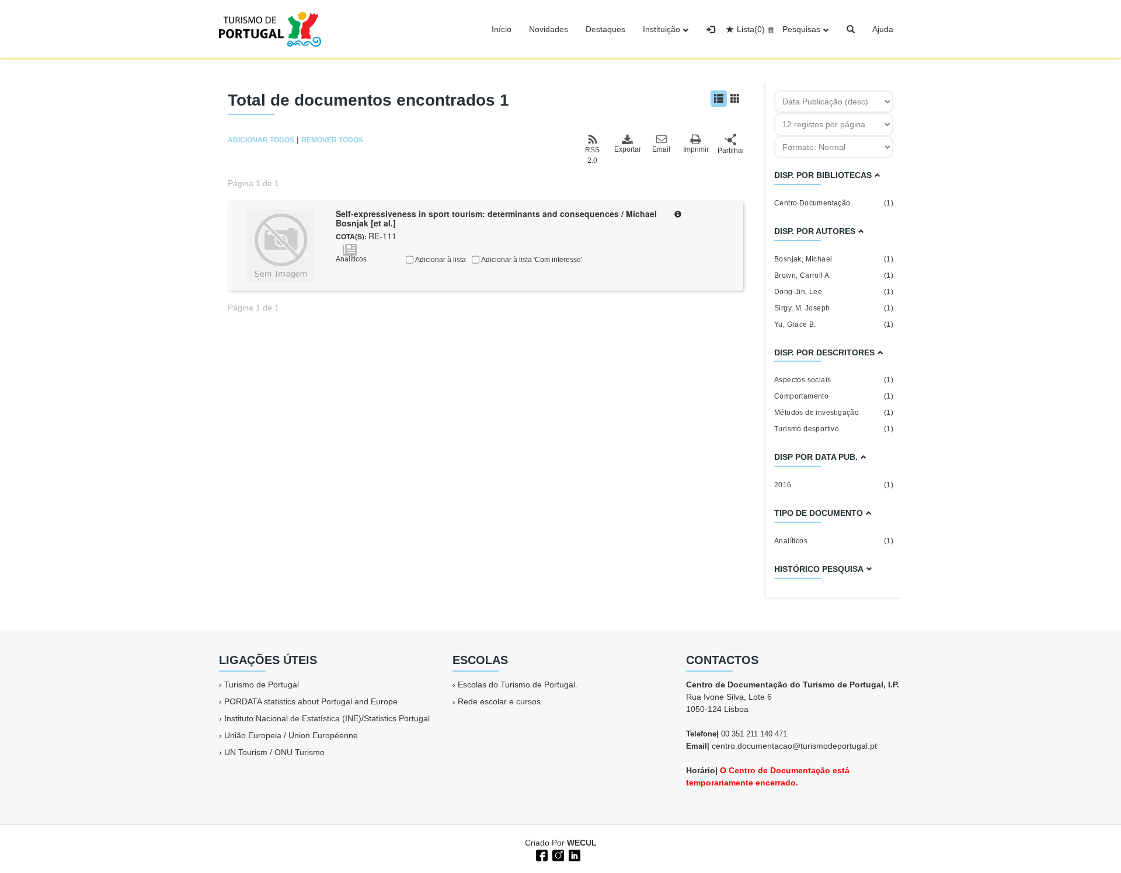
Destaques (605, 29)
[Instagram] (557, 854)
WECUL (582, 842)
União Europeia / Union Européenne (291, 735)
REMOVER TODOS (332, 140)
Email (661, 149)
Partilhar (730, 150)
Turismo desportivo (833, 429)
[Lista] (719, 98)
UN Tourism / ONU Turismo (274, 752)
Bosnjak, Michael (833, 259)
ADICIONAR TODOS (261, 140)
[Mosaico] (735, 98)
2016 (833, 485)
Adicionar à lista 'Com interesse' (530, 260)
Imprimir (696, 149)
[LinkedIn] (573, 854)
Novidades (548, 29)
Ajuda (882, 29)
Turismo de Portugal (261, 684)
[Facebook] (540, 854)
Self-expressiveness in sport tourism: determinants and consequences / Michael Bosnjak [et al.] (496, 218)
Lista (751, 29)
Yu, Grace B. (833, 324)
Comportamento (833, 396)
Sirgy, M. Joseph (833, 308)
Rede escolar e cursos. (500, 701)
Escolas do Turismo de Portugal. (517, 684)
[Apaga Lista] (769, 29)
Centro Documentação (833, 203)
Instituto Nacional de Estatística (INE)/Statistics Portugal (327, 718)
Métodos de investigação (833, 412)
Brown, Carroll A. (833, 275)
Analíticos (833, 541)
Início (501, 29)
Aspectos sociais (833, 380)
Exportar (627, 149)
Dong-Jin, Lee (833, 292)
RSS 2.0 (592, 155)
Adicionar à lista (439, 260)
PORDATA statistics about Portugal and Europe (311, 701)
